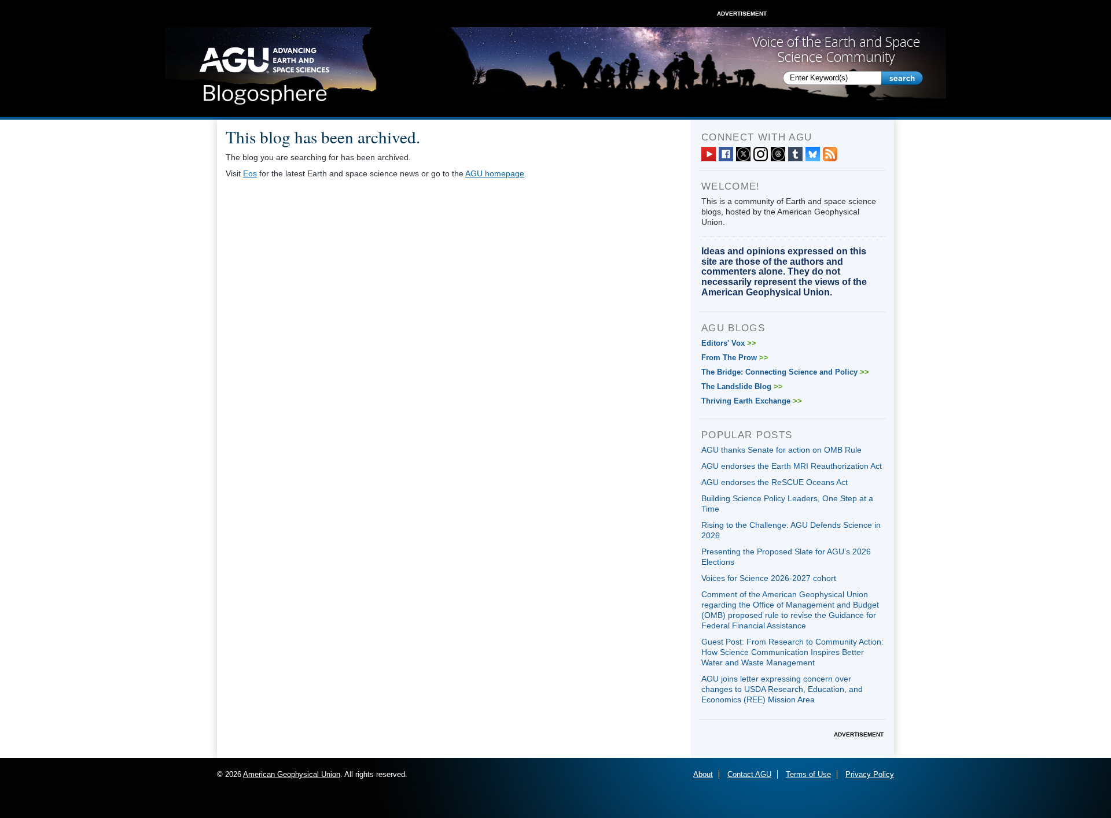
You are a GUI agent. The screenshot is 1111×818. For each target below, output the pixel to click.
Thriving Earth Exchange (751, 401)
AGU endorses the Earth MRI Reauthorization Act (791, 466)
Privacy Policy (869, 774)
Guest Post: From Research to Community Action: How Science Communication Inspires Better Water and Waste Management (792, 652)
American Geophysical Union (291, 774)
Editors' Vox (728, 343)
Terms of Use (808, 774)
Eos (250, 173)
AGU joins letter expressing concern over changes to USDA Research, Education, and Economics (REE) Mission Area (782, 689)
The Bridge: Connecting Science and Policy (785, 372)
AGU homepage (494, 173)
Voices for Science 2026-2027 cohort (768, 578)
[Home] (264, 72)
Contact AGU (749, 774)
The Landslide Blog (742, 386)
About (703, 774)
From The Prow (734, 357)
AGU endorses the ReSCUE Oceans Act (774, 482)
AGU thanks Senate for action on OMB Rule (781, 449)
